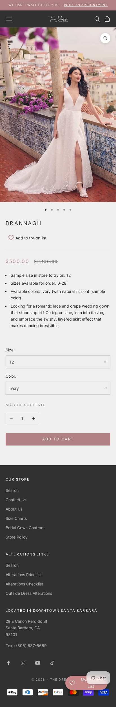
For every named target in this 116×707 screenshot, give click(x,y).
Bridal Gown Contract (25, 527)
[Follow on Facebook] (8, 663)
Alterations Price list (24, 574)
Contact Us (16, 499)
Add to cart (58, 439)
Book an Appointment (86, 5)
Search (12, 490)
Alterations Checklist (24, 583)
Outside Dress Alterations (29, 593)
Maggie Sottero (25, 405)
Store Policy (17, 537)
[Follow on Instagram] (23, 663)
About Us (14, 509)
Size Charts (16, 518)
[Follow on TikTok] (52, 663)
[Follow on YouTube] (38, 663)
